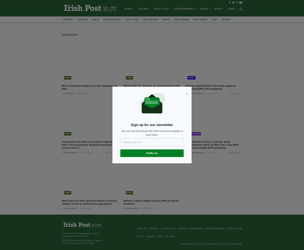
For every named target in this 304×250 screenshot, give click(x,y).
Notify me (152, 153)
